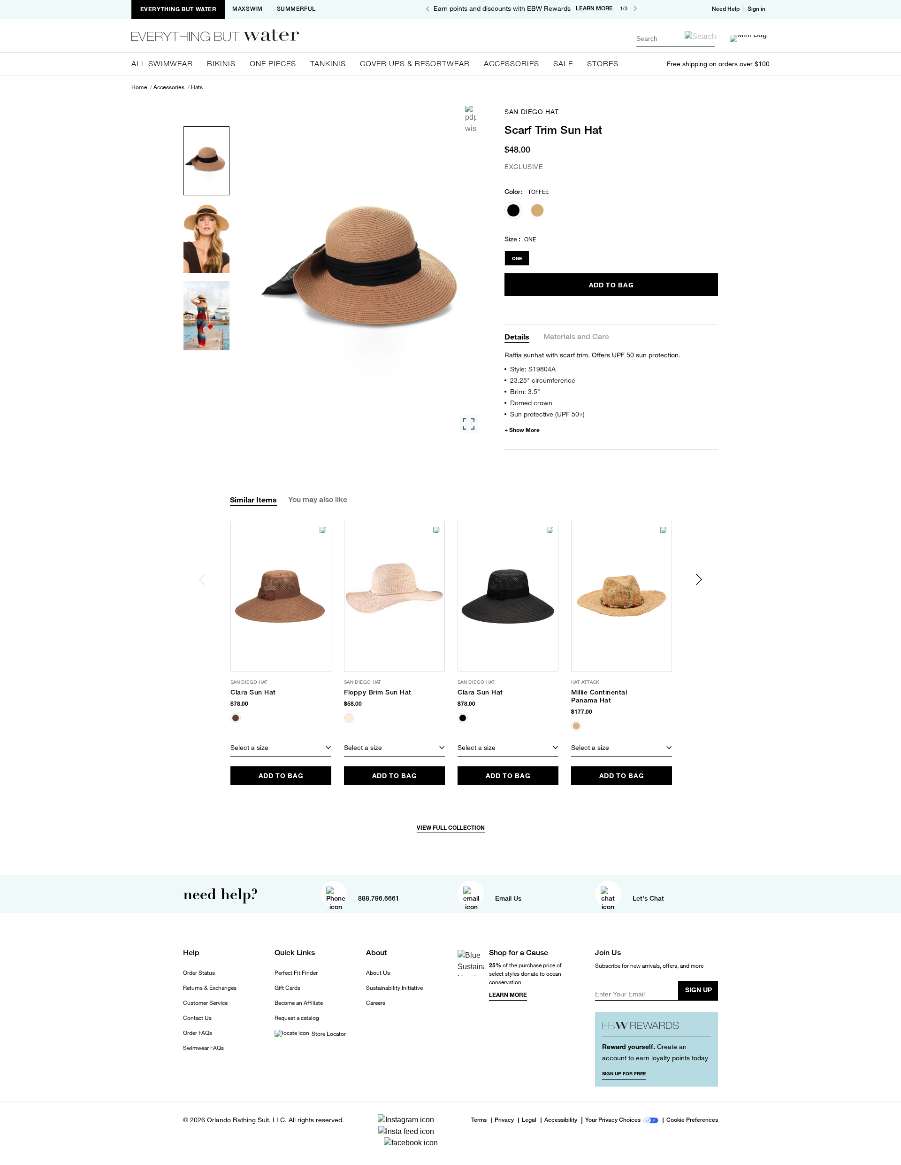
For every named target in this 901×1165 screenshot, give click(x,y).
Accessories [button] (511, 63)
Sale (563, 63)
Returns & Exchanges (210, 988)
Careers (375, 1003)
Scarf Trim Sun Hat (553, 129)
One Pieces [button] (273, 63)
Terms (479, 1120)
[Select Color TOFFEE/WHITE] (537, 210)
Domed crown (531, 403)
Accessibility (560, 1120)
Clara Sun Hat (253, 692)
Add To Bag (611, 285)
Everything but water (178, 9)
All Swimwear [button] (162, 63)
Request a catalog (297, 1018)
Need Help (726, 9)
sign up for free (624, 1073)
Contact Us (197, 1018)
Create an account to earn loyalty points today (655, 1052)
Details (516, 336)
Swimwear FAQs (203, 1048)
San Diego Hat (531, 112)
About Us (378, 973)
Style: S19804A (533, 369)
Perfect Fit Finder (296, 973)
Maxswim (247, 9)
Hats (197, 87)
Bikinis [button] (221, 63)
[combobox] (675, 38)
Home (139, 87)
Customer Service (205, 1003)
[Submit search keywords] (700, 36)
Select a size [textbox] (249, 747)
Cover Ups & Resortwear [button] (415, 63)
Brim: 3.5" (525, 391)
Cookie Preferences (692, 1120)
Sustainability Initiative (394, 988)
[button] (757, 9)
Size (510, 239)
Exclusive (523, 166)
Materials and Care (576, 337)
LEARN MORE (594, 8)
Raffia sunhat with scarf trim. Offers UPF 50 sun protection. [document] (592, 355)
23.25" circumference (542, 380)
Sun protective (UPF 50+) (547, 414)
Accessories (168, 87)
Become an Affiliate (299, 1003)
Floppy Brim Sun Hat (378, 692)
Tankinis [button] (328, 63)
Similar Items (253, 499)
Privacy (504, 1120)
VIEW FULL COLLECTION (451, 827)
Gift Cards (287, 988)
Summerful (296, 9)
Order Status (199, 973)
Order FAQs (197, 1033)
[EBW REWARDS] (656, 1027)
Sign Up (698, 990)
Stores (602, 63)
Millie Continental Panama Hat (599, 696)
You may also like (317, 499)
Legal (529, 1120)
